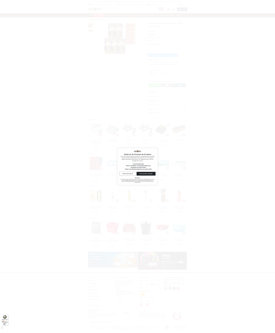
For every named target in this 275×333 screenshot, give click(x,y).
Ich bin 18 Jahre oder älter (146, 173)
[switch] (4, 324)
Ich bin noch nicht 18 (127, 173)
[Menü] (7, 315)
